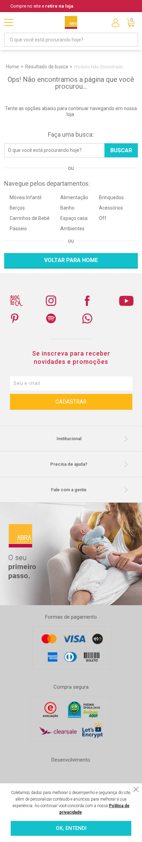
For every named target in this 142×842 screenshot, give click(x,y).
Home (12, 66)
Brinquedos (111, 197)
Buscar (121, 150)
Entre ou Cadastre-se (115, 22)
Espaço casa (74, 218)
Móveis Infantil (25, 197)
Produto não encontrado (98, 66)
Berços (17, 208)
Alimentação (74, 197)
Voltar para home (71, 260)
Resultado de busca (46, 66)
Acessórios (111, 208)
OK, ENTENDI (71, 828)
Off (102, 218)
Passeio (18, 228)
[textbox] (71, 40)
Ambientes (72, 228)
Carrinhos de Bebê (30, 218)
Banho (67, 208)
